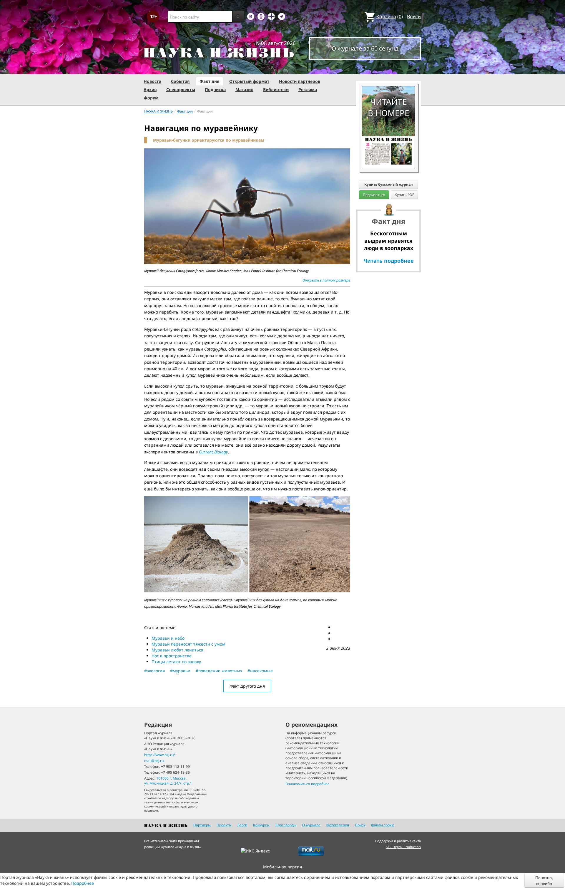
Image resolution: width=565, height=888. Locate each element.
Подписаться (374, 194)
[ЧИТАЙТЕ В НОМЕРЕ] (388, 69)
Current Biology (213, 452)
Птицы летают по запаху (176, 661)
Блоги (242, 824)
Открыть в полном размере (326, 280)
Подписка (215, 89)
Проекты (224, 824)
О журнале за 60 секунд (365, 48)
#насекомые (260, 670)
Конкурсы (261, 824)
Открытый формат (249, 81)
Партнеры (202, 824)
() (389, 16)
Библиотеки (276, 89)
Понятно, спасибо (544, 880)
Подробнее (82, 883)
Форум (151, 97)
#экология (154, 670)
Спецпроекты (180, 89)
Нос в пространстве (172, 656)
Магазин (244, 89)
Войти (414, 16)
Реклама (307, 89)
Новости (152, 81)
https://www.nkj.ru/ (159, 754)
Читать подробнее (388, 261)
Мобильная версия (282, 866)
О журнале (311, 824)
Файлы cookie (382, 824)
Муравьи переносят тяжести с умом (188, 644)
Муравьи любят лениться (177, 650)
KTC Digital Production (403, 847)
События (180, 81)
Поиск (360, 824)
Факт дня (210, 81)
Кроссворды (285, 824)
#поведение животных (219, 670)
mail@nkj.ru (154, 760)
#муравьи (180, 670)
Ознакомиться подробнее (307, 783)
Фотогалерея (337, 824)
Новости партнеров (299, 81)
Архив (150, 89)
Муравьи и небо (168, 638)
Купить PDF (404, 194)
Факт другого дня (247, 686)
